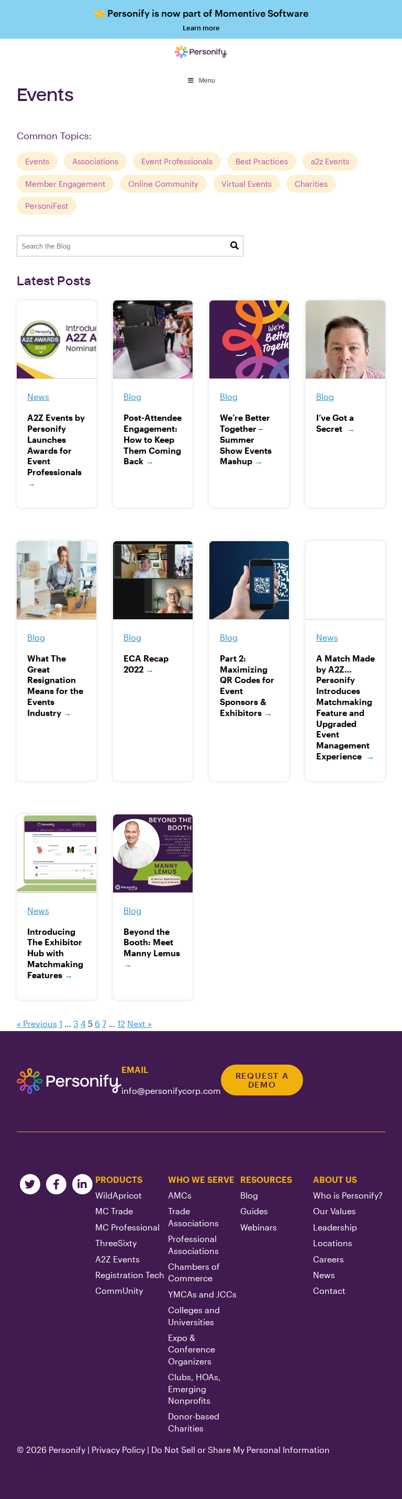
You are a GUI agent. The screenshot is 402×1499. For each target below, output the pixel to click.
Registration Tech (129, 1275)
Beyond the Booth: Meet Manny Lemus (152, 947)
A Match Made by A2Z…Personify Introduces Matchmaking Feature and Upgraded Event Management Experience (345, 707)
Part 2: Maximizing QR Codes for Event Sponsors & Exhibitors (247, 685)
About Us (335, 1179)
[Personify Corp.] (201, 52)
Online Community (163, 183)
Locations (332, 1243)
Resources (266, 1179)
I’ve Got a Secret (335, 422)
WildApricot (118, 1195)
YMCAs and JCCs (202, 1294)
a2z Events (330, 161)
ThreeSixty (116, 1243)
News (324, 1275)
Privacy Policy (118, 1450)
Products (118, 1179)
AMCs (180, 1195)
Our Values (334, 1211)
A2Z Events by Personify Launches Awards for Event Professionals (56, 450)
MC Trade (114, 1211)
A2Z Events (117, 1259)
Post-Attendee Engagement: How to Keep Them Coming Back (153, 439)
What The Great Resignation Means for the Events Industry (55, 685)
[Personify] (69, 1081)
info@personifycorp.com (171, 1090)
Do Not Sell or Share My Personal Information (240, 1450)
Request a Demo (262, 1080)
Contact (329, 1290)
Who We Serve (201, 1179)
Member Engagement (65, 183)
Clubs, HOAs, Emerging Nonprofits (194, 1388)
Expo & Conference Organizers (191, 1349)
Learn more (201, 19)
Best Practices (262, 161)
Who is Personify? (348, 1195)
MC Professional (127, 1227)
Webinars (258, 1227)
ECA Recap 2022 (146, 663)
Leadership (335, 1227)
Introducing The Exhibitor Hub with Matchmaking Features (55, 953)
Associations (95, 161)
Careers (328, 1259)
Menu (207, 80)
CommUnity (119, 1290)
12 (121, 1023)
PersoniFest (46, 205)
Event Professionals (177, 161)
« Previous (37, 1023)
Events (37, 161)
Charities (311, 183)
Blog (249, 1195)
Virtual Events (246, 183)
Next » (139, 1023)
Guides (254, 1211)
